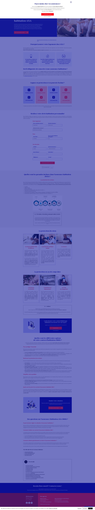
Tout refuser (85, 508)
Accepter (90, 508)
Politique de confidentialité (53, 508)
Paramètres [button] (79, 508)
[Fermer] (93, 508)
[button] (71, 2)
